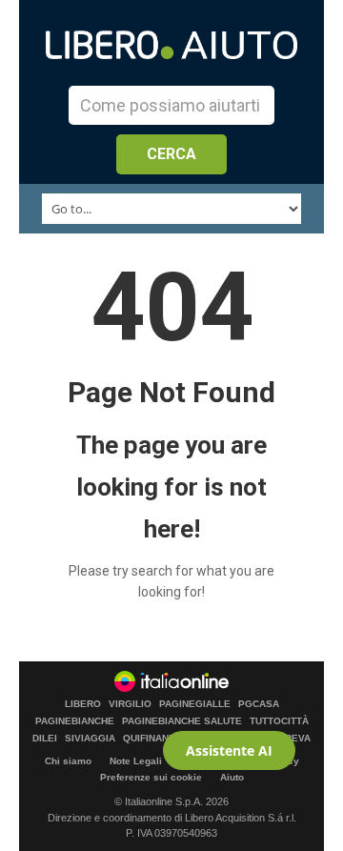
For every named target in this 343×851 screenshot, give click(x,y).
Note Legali (136, 761)
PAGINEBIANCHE (74, 721)
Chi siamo (68, 761)
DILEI (44, 738)
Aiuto (232, 777)
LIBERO (83, 704)
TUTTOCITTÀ (279, 721)
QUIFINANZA (152, 738)
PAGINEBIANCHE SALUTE (182, 721)
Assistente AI (229, 750)
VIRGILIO (130, 704)
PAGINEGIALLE (195, 704)
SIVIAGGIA (90, 738)
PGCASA (258, 704)
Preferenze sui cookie (151, 777)
